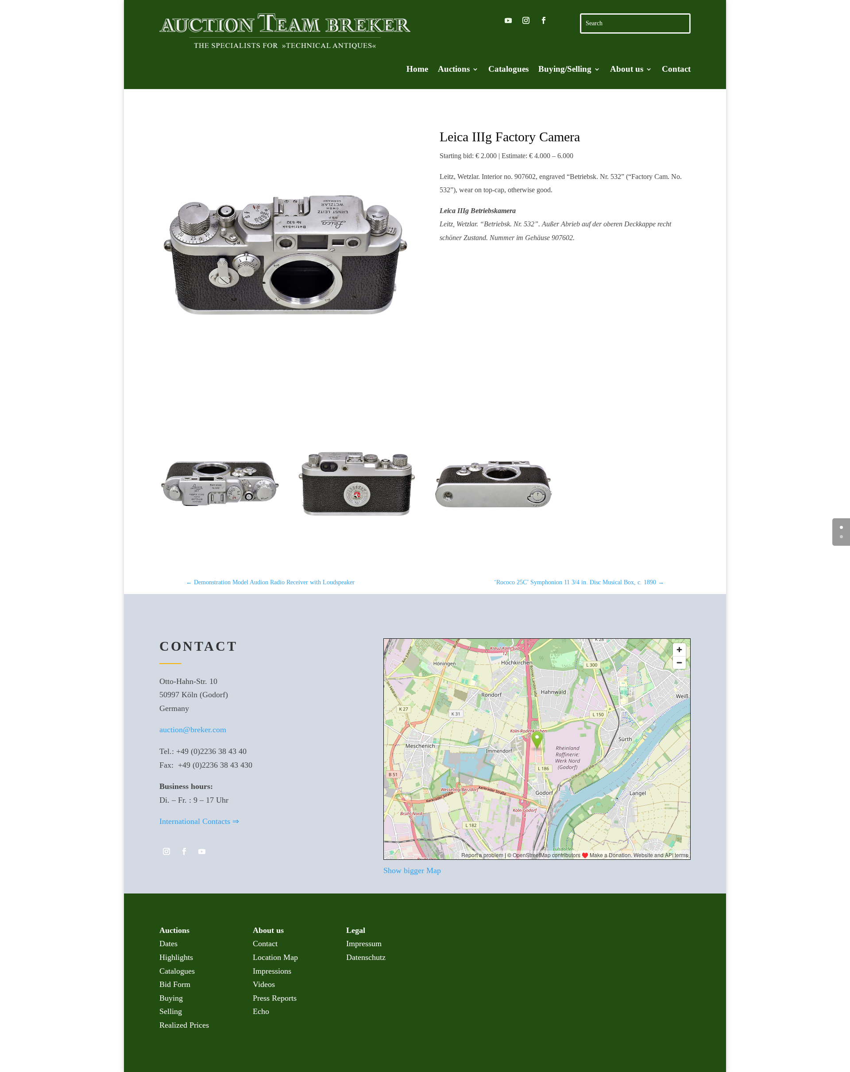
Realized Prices (184, 1025)
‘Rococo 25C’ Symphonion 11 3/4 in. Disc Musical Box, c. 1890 (579, 582)
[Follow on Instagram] (526, 20)
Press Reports (275, 998)
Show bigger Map (412, 870)
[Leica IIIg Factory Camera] (284, 254)
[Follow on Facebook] (544, 20)
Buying (171, 998)
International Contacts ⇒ (199, 821)
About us (626, 70)
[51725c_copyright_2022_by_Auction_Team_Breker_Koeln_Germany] (493, 544)
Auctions (454, 70)
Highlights (176, 957)
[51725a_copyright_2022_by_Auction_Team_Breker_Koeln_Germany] (219, 544)
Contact (676, 70)
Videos (264, 984)
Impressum (364, 943)
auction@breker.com (192, 729)
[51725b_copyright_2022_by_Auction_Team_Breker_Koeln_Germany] (356, 544)
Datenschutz (366, 957)
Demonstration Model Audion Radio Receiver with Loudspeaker (270, 582)
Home (417, 70)
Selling (170, 1011)
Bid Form (174, 984)
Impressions (272, 971)
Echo (261, 1011)
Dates (168, 943)
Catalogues (508, 70)
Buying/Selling (564, 70)
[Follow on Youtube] (508, 20)
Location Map (275, 957)
